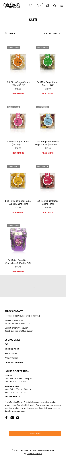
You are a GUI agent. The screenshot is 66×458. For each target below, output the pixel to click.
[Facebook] (6, 417)
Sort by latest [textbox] (51, 33)
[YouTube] (18, 417)
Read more (18, 93)
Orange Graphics (34, 453)
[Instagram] (12, 417)
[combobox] (48, 33)
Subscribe (35, 434)
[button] (31, 3)
